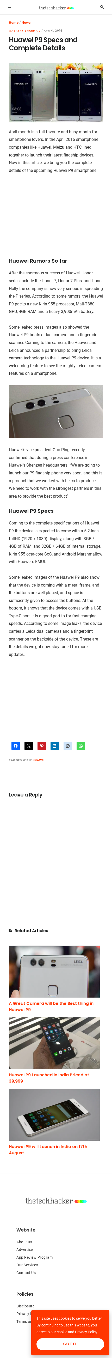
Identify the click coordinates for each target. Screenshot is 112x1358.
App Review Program (34, 1257)
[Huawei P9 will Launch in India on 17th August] (56, 1115)
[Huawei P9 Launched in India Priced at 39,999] (56, 1043)
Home (13, 22)
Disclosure (25, 1306)
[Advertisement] (56, 218)
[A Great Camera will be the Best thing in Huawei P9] (56, 971)
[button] (9, 7)
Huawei (39, 760)
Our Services (27, 1265)
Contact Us (26, 1273)
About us (24, 1242)
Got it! (70, 1344)
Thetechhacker (56, 8)
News (26, 22)
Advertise (24, 1249)
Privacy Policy (28, 1314)
